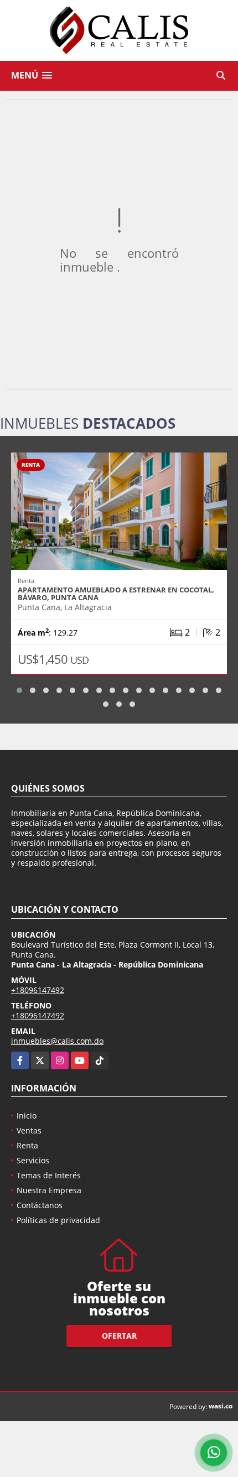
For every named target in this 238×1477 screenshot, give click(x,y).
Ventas (29, 1130)
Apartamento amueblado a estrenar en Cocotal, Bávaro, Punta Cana (116, 593)
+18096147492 (37, 990)
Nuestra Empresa (49, 1190)
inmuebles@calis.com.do (57, 1041)
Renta (27, 1145)
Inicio (27, 1115)
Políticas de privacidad (58, 1220)
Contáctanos (40, 1205)
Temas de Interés (49, 1175)
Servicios (33, 1160)
